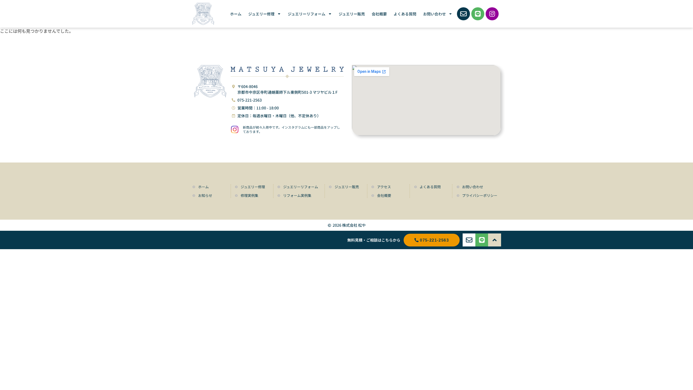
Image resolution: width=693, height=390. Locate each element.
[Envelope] (463, 13)
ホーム (235, 14)
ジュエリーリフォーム (306, 14)
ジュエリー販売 (352, 14)
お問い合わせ (434, 14)
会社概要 (379, 14)
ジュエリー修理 (261, 14)
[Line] (477, 13)
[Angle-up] (494, 239)
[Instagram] (492, 13)
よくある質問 (405, 14)
